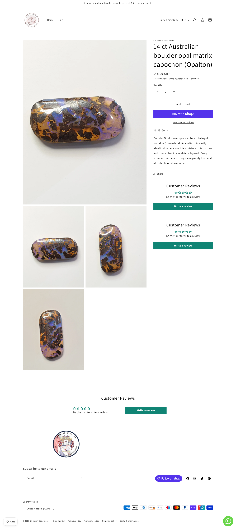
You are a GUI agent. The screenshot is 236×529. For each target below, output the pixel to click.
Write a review (183, 206)
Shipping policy (109, 521)
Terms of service (91, 521)
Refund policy (59, 521)
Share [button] (160, 173)
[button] (195, 20)
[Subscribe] (81, 478)
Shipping (173, 78)
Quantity (157, 84)
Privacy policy (74, 521)
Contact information (129, 521)
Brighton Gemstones (39, 521)
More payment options (183, 122)
